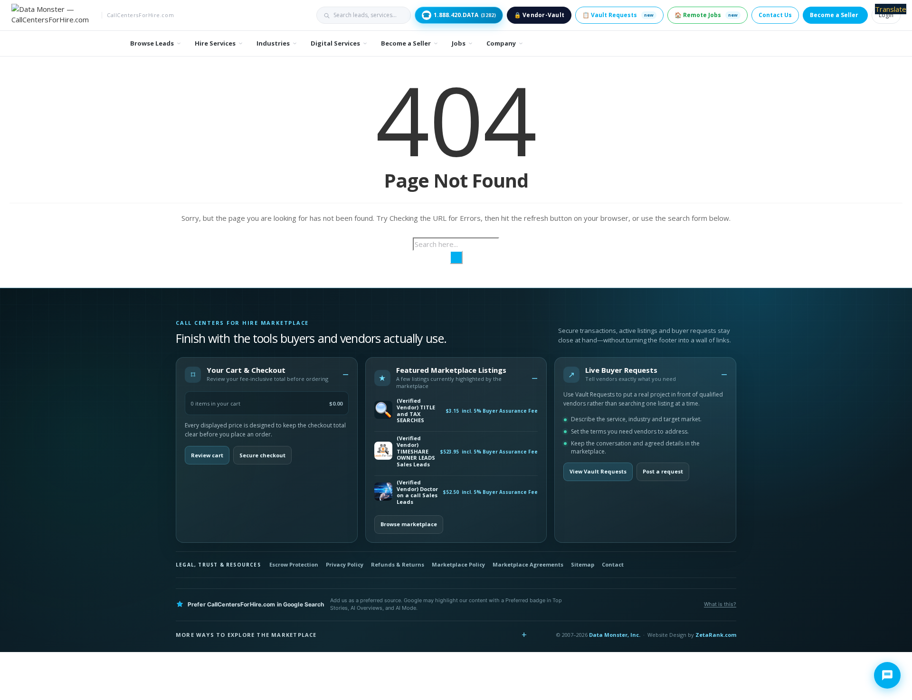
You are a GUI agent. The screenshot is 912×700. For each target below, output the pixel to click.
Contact (613, 564)
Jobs (459, 43)
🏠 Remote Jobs (706, 15)
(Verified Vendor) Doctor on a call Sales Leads (417, 492)
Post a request (663, 471)
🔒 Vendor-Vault (539, 15)
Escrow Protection (293, 564)
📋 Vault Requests (618, 15)
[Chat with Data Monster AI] (887, 675)
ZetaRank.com (715, 634)
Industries (273, 43)
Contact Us (775, 15)
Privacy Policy (344, 564)
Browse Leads (152, 43)
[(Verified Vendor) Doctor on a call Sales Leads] (383, 492)
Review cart (207, 455)
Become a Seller (834, 15)
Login (886, 15)
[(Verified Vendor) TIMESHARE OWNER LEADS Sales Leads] (383, 451)
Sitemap (582, 564)
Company (501, 43)
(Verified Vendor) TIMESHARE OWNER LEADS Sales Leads (416, 451)
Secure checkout (262, 455)
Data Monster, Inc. (614, 634)
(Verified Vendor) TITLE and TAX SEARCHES (416, 410)
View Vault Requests (598, 471)
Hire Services (215, 43)
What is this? (720, 604)
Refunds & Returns (397, 564)
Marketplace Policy (458, 564)
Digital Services (335, 43)
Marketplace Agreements (528, 564)
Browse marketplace (408, 524)
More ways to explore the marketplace (246, 634)
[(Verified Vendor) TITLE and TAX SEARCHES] (383, 410)
